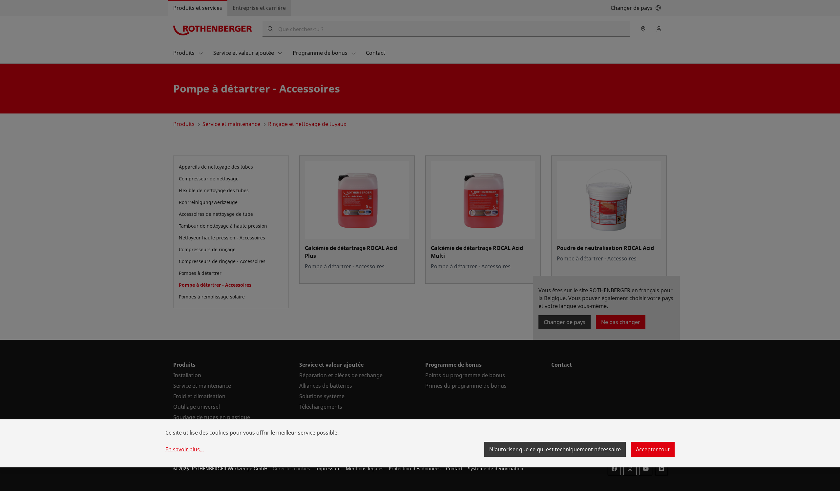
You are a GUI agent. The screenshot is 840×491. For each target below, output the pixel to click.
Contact (454, 468)
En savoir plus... (184, 449)
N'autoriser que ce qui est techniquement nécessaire (555, 449)
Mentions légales (365, 468)
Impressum (328, 468)
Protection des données (415, 468)
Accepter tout (653, 449)
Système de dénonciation (495, 468)
